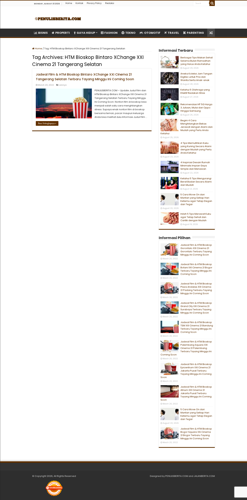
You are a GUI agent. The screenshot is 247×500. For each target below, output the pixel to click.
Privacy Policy (94, 3)
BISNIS (43, 33)
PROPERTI (62, 33)
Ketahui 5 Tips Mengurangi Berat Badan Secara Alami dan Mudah (196, 182)
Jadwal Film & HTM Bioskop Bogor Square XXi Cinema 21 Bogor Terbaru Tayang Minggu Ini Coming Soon (196, 433)
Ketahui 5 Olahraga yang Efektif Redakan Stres (195, 91)
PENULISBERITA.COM (176, 476)
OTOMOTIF (152, 33)
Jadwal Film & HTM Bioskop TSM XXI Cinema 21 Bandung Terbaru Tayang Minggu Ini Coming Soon (196, 327)
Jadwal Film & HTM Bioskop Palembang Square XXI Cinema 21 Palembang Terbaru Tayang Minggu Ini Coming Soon (186, 348)
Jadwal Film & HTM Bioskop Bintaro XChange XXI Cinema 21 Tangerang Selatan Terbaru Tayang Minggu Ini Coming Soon (85, 76)
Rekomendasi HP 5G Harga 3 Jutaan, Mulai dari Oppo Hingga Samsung (196, 108)
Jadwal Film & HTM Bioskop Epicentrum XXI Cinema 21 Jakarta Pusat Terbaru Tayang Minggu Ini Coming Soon (186, 370)
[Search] (212, 3)
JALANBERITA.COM (204, 476)
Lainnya (63, 84)
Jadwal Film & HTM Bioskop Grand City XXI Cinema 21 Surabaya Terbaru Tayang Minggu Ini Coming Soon (196, 307)
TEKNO (130, 33)
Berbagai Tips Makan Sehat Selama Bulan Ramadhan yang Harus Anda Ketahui (196, 61)
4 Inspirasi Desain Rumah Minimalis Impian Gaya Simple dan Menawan (195, 166)
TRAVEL (173, 33)
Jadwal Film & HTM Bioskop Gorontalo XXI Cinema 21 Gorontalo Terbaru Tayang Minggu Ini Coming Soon (196, 249)
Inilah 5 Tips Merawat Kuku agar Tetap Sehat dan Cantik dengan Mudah (195, 217)
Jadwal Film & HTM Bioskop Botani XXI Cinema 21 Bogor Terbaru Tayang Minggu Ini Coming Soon (196, 269)
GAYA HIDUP (86, 33)
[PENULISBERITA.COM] (58, 17)
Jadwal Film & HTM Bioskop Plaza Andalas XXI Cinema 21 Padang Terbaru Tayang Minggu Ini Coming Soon (196, 288)
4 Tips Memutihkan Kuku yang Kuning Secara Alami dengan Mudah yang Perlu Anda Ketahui (196, 147)
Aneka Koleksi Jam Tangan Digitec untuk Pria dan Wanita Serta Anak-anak (196, 77)
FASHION (111, 33)
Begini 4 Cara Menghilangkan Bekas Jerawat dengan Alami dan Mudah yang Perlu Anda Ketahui (187, 127)
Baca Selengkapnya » (47, 123)
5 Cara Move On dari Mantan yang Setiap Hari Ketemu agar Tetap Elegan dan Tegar (196, 199)
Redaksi (109, 3)
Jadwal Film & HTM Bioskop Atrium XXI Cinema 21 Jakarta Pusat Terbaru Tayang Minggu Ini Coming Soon (186, 393)
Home (68, 3)
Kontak (79, 3)
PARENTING (195, 33)
